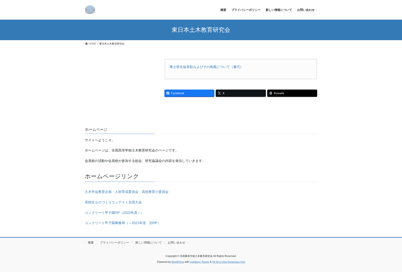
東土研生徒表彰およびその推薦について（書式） (206, 67)
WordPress (177, 261)
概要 (91, 242)
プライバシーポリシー (114, 242)
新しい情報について (148, 242)
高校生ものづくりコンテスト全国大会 (113, 202)
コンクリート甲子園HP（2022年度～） (114, 212)
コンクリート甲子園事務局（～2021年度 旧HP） (123, 223)
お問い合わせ (176, 242)
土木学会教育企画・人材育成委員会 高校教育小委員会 (127, 192)
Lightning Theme (199, 261)
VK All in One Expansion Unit (228, 261)
